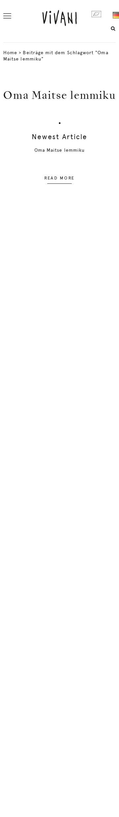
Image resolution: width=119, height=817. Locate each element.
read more (59, 177)
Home (10, 52)
